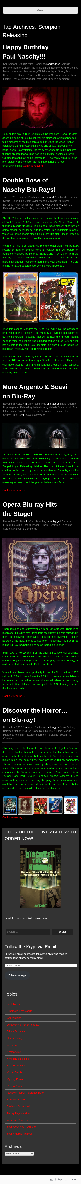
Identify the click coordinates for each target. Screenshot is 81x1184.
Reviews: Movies (16, 1099)
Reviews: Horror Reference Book (25, 1092)
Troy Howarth (37, 208)
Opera (36, 411)
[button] (20, 297)
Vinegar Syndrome (36, 79)
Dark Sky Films (53, 731)
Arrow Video (67, 727)
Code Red (38, 731)
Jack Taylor (31, 200)
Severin (64, 734)
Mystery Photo (15, 1079)
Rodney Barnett (53, 204)
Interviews (12, 1045)
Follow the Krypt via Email (30, 946)
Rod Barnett (19, 75)
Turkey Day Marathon (19, 1113)
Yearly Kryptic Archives (19, 1133)
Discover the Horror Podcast (23, 1024)
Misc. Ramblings (37, 64)
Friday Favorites (16, 1031)
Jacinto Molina (69, 67)
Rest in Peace (15, 1086)
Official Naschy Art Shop (50, 71)
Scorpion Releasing (38, 75)
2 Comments (54, 208)
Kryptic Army (14, 1052)
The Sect (18, 415)
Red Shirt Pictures (24, 734)
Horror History (15, 1038)
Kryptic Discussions (18, 1058)
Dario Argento (68, 403)
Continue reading (34, 165)
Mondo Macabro (12, 71)
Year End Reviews (17, 1120)
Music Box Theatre (20, 411)
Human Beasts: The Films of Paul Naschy (36, 67)
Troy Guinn (18, 79)
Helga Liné (18, 200)
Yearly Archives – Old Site (21, 1126)
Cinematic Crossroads (19, 1011)
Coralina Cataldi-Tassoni (26, 525)
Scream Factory (60, 75)
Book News (13, 1004)
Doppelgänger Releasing (17, 407)
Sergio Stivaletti (12, 528)
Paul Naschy (36, 204)
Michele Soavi (56, 407)
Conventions (14, 1018)
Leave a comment (59, 79)
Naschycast (29, 71)
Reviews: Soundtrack (19, 1106)
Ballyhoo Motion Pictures (17, 731)
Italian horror (40, 407)
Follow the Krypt (17, 975)
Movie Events (14, 1072)
